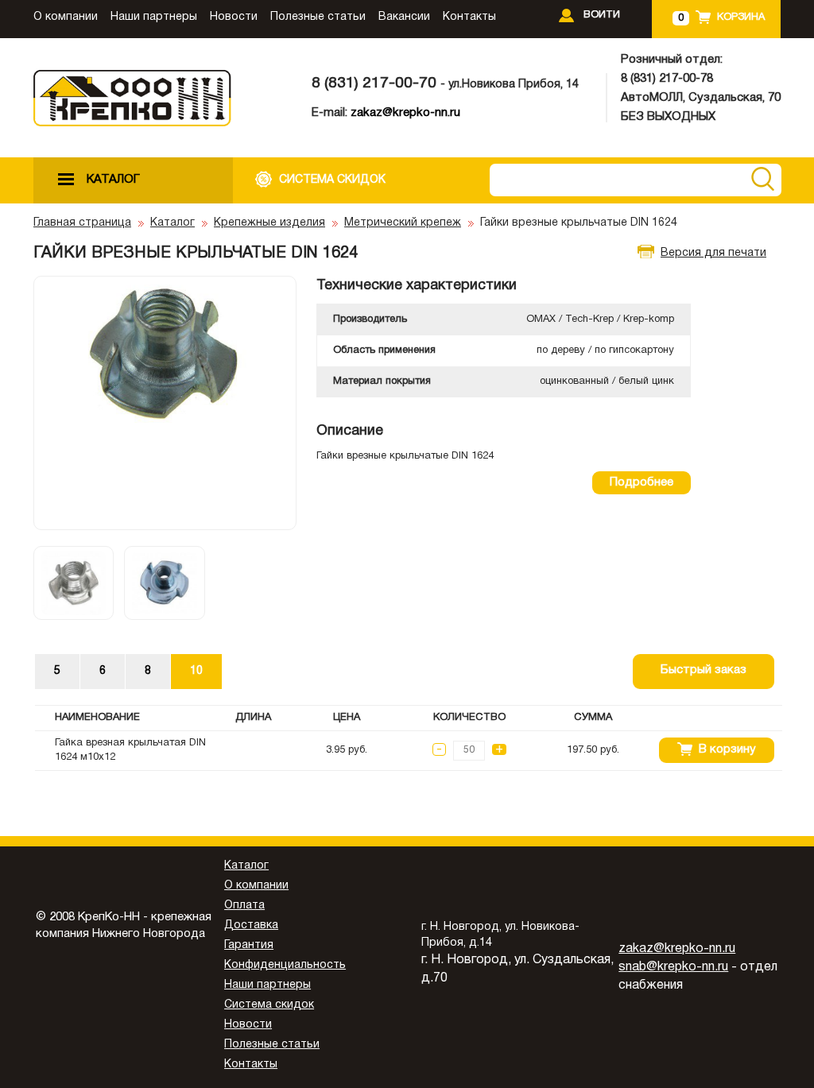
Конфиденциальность (285, 965)
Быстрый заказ (703, 670)
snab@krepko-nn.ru (673, 967)
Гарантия (248, 945)
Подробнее (641, 482)
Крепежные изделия (269, 223)
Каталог (172, 223)
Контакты (469, 17)
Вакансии (404, 17)
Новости (234, 17)
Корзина (741, 17)
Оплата (244, 905)
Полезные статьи (318, 17)
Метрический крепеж (402, 223)
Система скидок (269, 1005)
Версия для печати (713, 253)
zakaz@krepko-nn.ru (405, 112)
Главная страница (82, 223)
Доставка (251, 925)
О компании (65, 17)
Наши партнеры (153, 17)
